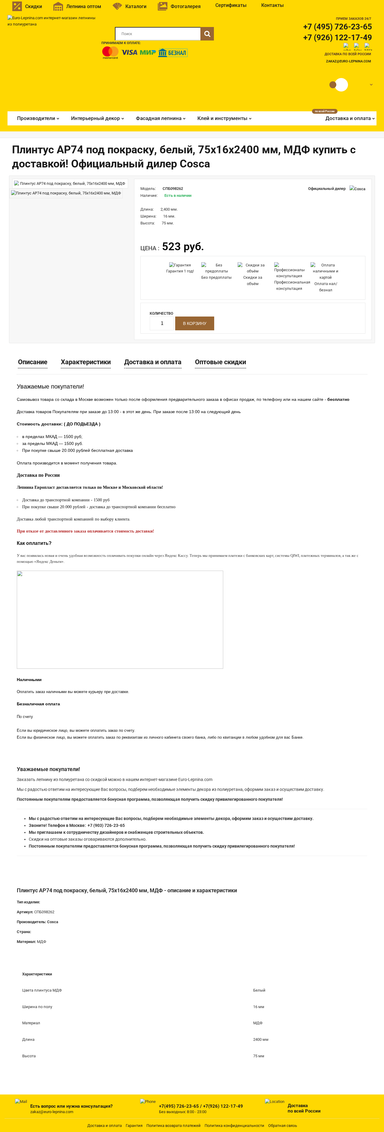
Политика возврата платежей (173, 1125)
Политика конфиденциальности (234, 1125)
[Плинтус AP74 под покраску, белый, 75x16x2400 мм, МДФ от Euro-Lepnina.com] (70, 184)
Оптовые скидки (220, 362)
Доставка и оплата (153, 362)
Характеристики (86, 362)
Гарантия (134, 1125)
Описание (32, 362)
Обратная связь (282, 1125)
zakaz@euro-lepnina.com (348, 61)
